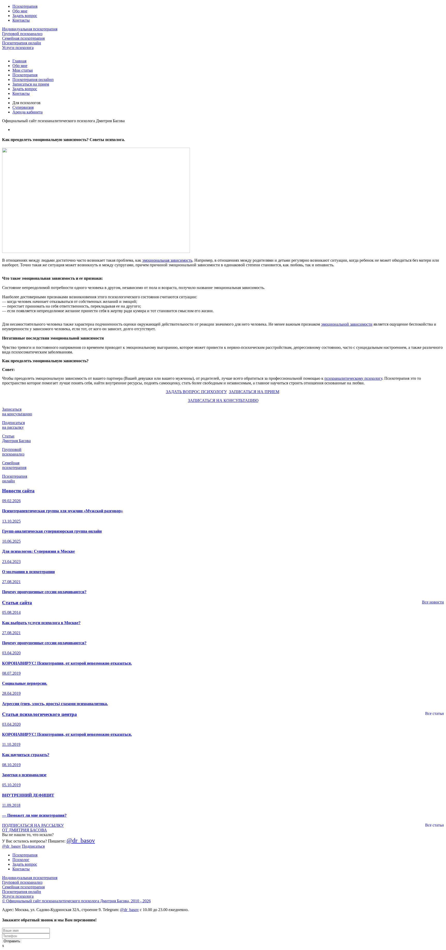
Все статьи (434, 714)
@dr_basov (81, 840)
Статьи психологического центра (39, 714)
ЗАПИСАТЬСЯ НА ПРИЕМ (254, 392)
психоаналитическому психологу (353, 378)
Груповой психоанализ (22, 33)
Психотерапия (24, 6)
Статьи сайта (17, 602)
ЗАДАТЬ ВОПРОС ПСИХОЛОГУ (196, 392)
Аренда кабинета (27, 112)
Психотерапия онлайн (21, 43)
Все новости (433, 602)
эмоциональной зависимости (346, 324)
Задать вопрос (24, 15)
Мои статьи (22, 70)
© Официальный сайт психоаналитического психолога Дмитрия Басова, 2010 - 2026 (76, 901)
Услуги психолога (18, 47)
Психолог (20, 859)
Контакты (21, 20)
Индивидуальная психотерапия (29, 29)
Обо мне (19, 11)
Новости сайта (18, 490)
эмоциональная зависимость (167, 260)
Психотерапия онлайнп (33, 79)
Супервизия (23, 107)
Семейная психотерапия (23, 38)
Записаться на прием (30, 84)
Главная (19, 61)
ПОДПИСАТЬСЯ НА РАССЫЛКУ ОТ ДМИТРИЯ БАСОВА (33, 827)
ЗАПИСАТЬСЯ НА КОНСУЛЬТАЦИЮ (223, 400)
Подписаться (33, 846)
